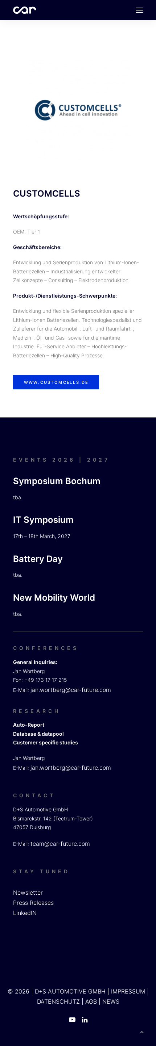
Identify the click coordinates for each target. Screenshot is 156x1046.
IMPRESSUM (128, 991)
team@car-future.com (60, 843)
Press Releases (33, 902)
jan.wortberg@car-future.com (70, 689)
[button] (139, 10)
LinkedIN (25, 912)
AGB (91, 1001)
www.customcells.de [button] (56, 382)
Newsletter (28, 892)
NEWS (110, 1001)
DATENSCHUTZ (58, 1001)
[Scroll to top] (142, 1031)
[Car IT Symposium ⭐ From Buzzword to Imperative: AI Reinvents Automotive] (24, 10)
